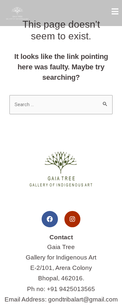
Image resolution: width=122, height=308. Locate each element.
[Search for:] (61, 104)
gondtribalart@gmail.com (83, 299)
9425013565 (77, 289)
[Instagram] (72, 219)
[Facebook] (50, 219)
